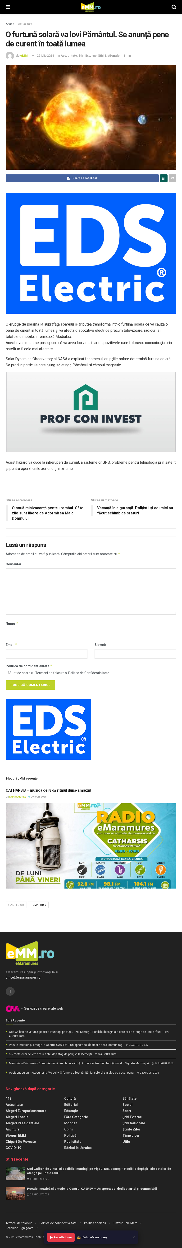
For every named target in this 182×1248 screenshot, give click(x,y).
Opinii (68, 1129)
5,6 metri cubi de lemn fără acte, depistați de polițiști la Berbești (50, 1054)
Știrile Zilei (131, 1129)
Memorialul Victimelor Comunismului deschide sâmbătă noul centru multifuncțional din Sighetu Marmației (79, 1063)
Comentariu (15, 564)
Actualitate (25, 24)
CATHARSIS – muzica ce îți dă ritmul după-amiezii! (48, 790)
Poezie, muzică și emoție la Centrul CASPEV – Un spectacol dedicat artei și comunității (66, 1045)
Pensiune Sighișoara (19, 1228)
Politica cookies (95, 1223)
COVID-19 (13, 1148)
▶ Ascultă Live (61, 1237)
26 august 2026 (138, 1045)
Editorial (71, 1105)
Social (127, 1105)
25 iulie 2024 (45, 55)
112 (8, 1098)
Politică (70, 1135)
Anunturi (12, 1129)
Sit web (100, 645)
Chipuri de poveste (21, 1142)
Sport (127, 1111)
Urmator (38, 905)
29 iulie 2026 (38, 796)
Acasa (10, 24)
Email (12, 644)
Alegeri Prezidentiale (22, 1123)
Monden (70, 1123)
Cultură (70, 1098)
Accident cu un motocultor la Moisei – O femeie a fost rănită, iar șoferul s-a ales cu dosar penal (71, 1072)
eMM (24, 55)
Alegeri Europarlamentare (26, 1111)
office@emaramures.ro (23, 977)
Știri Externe (87, 55)
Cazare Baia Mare (125, 1223)
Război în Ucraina (78, 1148)
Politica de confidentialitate (29, 666)
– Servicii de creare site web (41, 1008)
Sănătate (129, 1098)
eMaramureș (17, 796)
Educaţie (71, 1111)
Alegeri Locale (17, 1117)
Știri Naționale (109, 55)
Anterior (17, 905)
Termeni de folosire (19, 1223)
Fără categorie (76, 1117)
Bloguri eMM (16, 1135)
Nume (12, 623)
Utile (126, 1142)
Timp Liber (131, 1135)
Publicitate (72, 1142)
